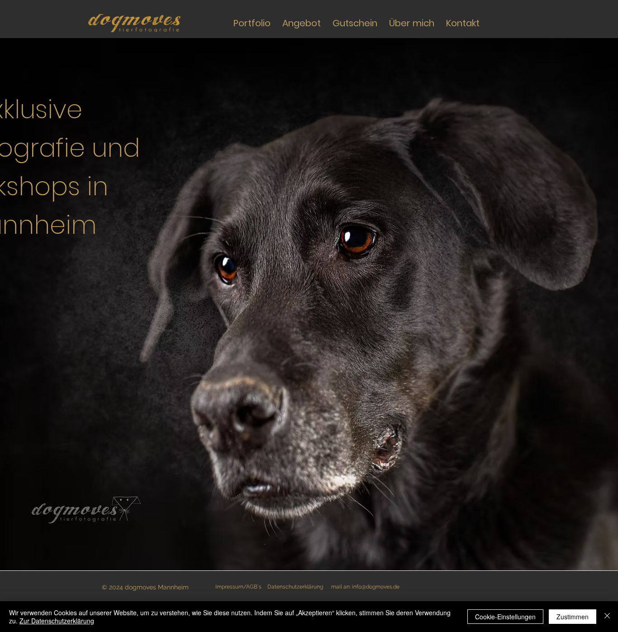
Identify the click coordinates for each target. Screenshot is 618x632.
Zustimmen (572, 616)
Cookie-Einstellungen (505, 616)
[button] (301, 23)
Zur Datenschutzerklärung (56, 620)
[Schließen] (607, 616)
